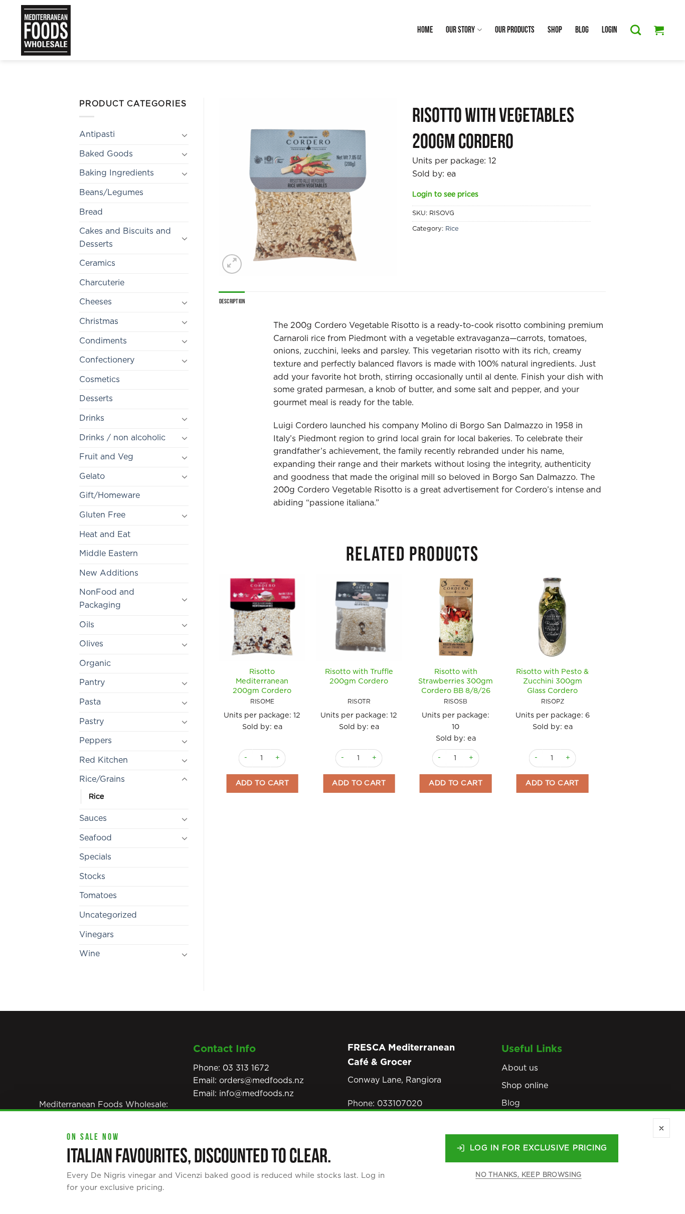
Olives (91, 644)
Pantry (92, 682)
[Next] (595, 700)
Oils (86, 625)
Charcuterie (101, 283)
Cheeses (95, 302)
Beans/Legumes (111, 193)
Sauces (93, 818)
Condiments (103, 341)
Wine (89, 954)
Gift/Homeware (109, 495)
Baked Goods (106, 154)
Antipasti (97, 134)
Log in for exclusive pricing (538, 1148)
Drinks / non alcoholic (122, 438)
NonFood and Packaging (106, 598)
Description (232, 301)
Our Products (515, 30)
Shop (555, 30)
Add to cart (262, 783)
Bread (91, 212)
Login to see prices (445, 194)
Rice (96, 796)
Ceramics (97, 263)
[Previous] (219, 700)
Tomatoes (98, 896)
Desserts (96, 399)
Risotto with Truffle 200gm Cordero (359, 676)
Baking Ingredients (116, 173)
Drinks (91, 418)
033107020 (399, 1104)
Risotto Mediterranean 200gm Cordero (262, 681)
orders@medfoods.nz (261, 1081)
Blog (582, 30)
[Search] (635, 30)
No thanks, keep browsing (528, 1175)
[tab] (232, 301)
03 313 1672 (246, 1068)
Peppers (95, 741)
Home (425, 30)
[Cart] (659, 30)
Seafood (95, 838)
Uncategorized (108, 915)
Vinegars (96, 935)
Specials (95, 857)
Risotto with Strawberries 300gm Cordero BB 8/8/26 (455, 681)
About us (519, 1068)
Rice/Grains (102, 779)
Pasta (90, 702)
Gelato (92, 476)
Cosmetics (99, 380)
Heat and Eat (104, 535)
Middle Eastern (108, 554)
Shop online (524, 1086)
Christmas (98, 321)
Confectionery (106, 360)
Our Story (460, 30)
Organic (95, 663)
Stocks (92, 877)
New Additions (108, 573)
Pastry (91, 722)
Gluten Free (102, 515)
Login (609, 30)
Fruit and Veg (106, 457)
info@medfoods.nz (256, 1094)
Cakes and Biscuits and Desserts (125, 237)
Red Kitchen (103, 760)
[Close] (661, 1128)
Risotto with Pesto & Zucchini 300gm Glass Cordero (552, 681)
